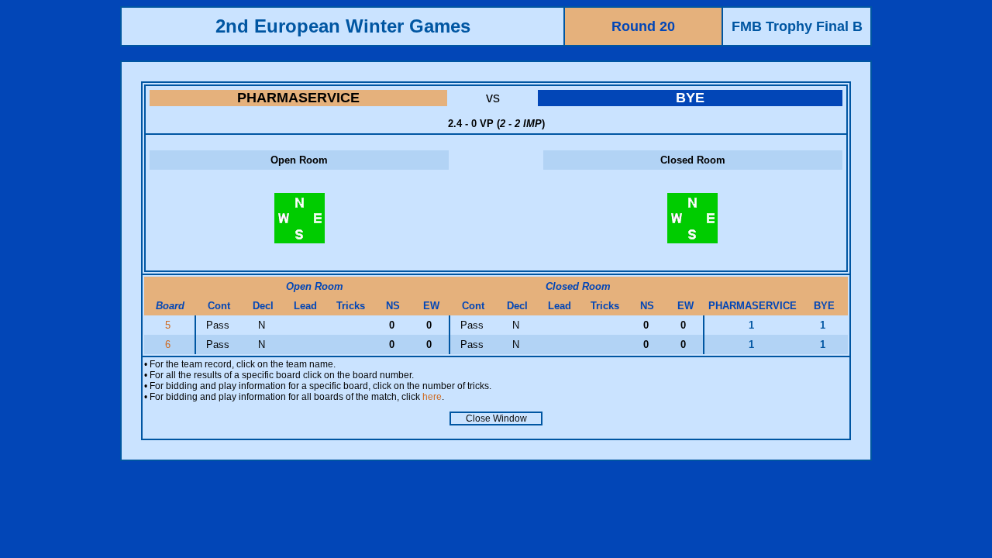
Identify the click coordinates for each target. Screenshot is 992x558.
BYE (690, 97)
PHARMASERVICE (298, 97)
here (432, 396)
